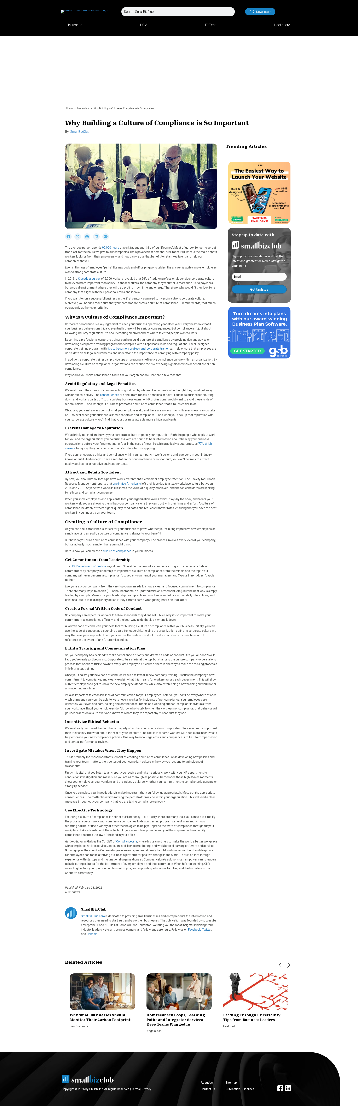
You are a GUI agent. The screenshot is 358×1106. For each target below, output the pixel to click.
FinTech (210, 25)
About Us (207, 1082)
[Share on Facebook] (69, 239)
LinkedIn (92, 934)
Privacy (146, 1089)
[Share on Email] (106, 239)
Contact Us (208, 1089)
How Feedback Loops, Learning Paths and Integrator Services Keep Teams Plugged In (175, 1019)
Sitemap (231, 1082)
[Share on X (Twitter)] (79, 239)
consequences (109, 395)
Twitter (206, 929)
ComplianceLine (126, 841)
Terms (135, 1089)
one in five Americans (127, 483)
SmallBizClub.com (93, 916)
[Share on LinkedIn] (97, 239)
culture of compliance (117, 551)
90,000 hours (110, 247)
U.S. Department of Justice (88, 566)
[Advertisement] (179, 73)
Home (69, 108)
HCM (143, 25)
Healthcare (282, 25)
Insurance (75, 25)
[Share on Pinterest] (88, 239)
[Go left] (280, 965)
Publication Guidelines (240, 1089)
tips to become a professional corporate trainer (138, 348)
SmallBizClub (80, 132)
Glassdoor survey (89, 278)
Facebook (194, 929)
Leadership (83, 108)
